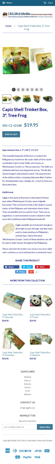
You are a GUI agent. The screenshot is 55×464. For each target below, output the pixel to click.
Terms (27, 391)
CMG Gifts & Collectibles (27, 441)
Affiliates (27, 394)
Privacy (27, 387)
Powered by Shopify (44, 441)
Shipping (27, 377)
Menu (9, 2)
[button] (6, 99)
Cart (50, 2)
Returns (27, 380)
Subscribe (45, 427)
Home (8, 25)
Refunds (27, 384)
